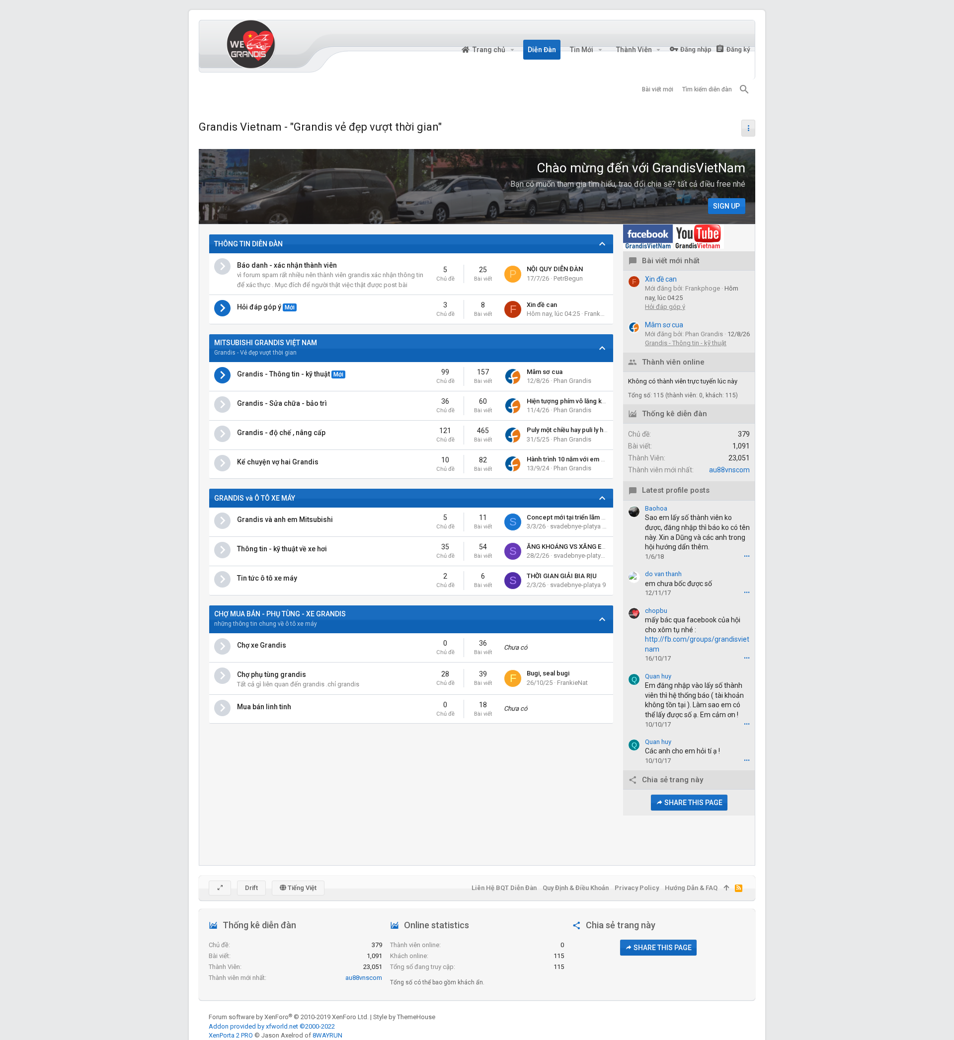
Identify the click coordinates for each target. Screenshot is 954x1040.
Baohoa (656, 508)
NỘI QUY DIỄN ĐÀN (555, 269)
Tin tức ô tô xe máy (267, 578)
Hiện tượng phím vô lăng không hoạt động (587, 401)
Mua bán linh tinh (264, 707)
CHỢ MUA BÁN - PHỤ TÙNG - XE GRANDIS (280, 614)
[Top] (726, 888)
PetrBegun (568, 278)
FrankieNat (572, 682)
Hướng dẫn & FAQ (691, 887)
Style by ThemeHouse (404, 1017)
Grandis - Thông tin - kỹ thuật (283, 374)
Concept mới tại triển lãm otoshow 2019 (584, 517)
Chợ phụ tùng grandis (271, 674)
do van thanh (663, 574)
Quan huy (658, 676)
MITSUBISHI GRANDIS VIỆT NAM (265, 343)
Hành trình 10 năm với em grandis (575, 459)
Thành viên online (673, 362)
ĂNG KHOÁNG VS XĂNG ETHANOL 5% (581, 546)
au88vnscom (729, 470)
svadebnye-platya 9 (578, 585)
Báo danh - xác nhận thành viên (287, 265)
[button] (512, 49)
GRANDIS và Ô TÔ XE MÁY (254, 498)
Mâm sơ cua (544, 371)
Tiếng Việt (301, 887)
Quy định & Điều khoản (576, 887)
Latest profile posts (676, 490)
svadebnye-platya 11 (579, 526)
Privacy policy (637, 887)
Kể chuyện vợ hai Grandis (277, 462)
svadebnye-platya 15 (583, 555)
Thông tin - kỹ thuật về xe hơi (282, 549)
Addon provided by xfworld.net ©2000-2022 (272, 1026)
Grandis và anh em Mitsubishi (285, 519)
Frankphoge (601, 313)
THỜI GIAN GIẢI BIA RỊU (562, 576)
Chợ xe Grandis (261, 645)
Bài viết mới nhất (671, 261)
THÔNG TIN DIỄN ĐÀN (248, 244)
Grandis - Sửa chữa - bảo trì (282, 403)
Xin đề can (542, 304)
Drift (251, 887)
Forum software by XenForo (289, 1017)
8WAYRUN (327, 1035)
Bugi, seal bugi (548, 673)
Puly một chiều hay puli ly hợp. (570, 430)
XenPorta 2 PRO (231, 1035)
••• (747, 556)
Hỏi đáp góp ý (259, 307)
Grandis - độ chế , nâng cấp (281, 433)
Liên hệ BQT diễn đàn (504, 887)
